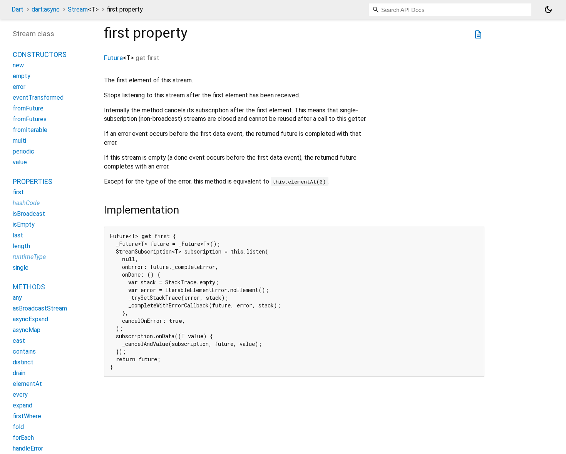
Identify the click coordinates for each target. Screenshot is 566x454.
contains (24, 352)
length (21, 246)
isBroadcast (29, 214)
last (18, 235)
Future (113, 58)
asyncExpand (30, 319)
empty (21, 76)
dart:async (46, 9)
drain (19, 373)
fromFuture (28, 108)
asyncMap (26, 330)
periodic (23, 151)
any (17, 298)
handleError (28, 448)
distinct (23, 362)
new (18, 65)
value (20, 162)
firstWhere (27, 416)
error (19, 87)
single (20, 268)
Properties (32, 182)
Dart (17, 9)
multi (19, 141)
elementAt (27, 384)
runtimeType (29, 257)
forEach (23, 438)
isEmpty (24, 225)
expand (22, 405)
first (18, 192)
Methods (29, 287)
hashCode (26, 203)
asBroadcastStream (40, 308)
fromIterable (30, 130)
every (20, 395)
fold (18, 427)
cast (19, 341)
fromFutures (30, 119)
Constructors (40, 55)
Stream (83, 9)
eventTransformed (38, 98)
